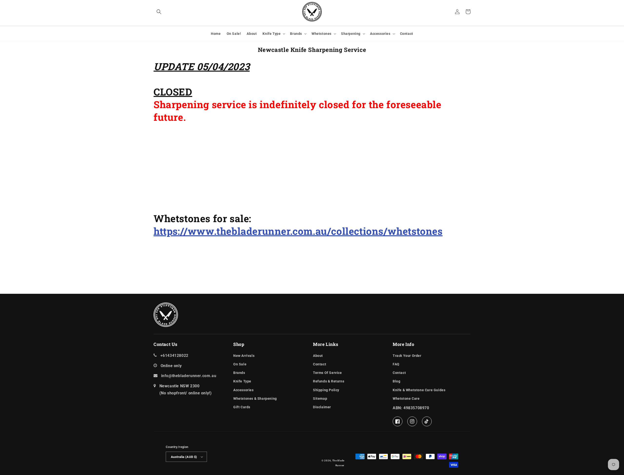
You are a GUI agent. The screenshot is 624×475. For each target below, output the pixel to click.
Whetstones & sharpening (255, 398)
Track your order (407, 356)
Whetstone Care (406, 398)
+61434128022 (174, 355)
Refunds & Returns (328, 381)
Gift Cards (241, 407)
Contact (319, 364)
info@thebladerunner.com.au (188, 375)
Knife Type (272, 34)
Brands (296, 34)
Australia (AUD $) (184, 457)
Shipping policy (326, 390)
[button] (159, 11)
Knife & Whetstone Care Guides (419, 390)
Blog (396, 381)
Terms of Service (327, 373)
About (318, 356)
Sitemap (320, 398)
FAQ (396, 364)
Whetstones (322, 34)
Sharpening (351, 34)
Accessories (380, 34)
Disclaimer (322, 407)
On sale (239, 364)
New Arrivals (243, 356)
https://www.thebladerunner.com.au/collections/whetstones (298, 231)
